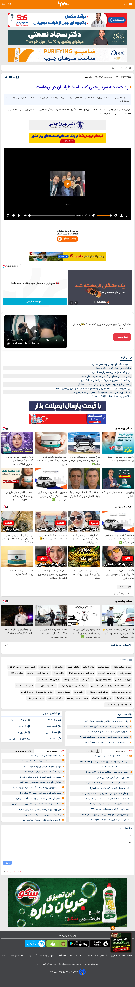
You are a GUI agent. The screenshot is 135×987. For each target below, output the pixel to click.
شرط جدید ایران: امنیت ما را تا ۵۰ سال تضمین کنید (106, 798)
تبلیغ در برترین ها (47, 955)
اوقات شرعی (51, 739)
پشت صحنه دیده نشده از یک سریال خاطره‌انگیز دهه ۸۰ (104, 737)
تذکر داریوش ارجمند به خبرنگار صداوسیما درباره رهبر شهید (34, 787)
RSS (4, 955)
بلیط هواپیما (103, 667)
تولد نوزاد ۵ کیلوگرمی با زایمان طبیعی (112, 777)
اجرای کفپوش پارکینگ (101, 698)
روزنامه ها (52, 720)
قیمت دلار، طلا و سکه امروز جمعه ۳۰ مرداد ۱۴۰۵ (40, 793)
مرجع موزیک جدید (106, 673)
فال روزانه (22, 732)
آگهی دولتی (32, 955)
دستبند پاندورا (125, 673)
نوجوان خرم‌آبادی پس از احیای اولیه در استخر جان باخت (104, 793)
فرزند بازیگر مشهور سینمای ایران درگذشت (43, 772)
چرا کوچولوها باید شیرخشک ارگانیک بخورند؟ (111, 396)
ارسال (7, 863)
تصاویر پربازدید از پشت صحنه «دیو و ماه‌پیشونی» (106, 742)
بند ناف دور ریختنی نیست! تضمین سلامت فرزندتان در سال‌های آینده (101, 392)
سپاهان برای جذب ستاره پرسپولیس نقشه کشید (40, 782)
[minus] (10, 77)
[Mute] (76, 303)
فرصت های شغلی (65, 955)
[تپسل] (4, 266)
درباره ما (90, 955)
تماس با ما (79, 955)
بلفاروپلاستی (88, 667)
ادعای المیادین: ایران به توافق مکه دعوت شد (110, 819)
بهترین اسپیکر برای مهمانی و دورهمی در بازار (111, 364)
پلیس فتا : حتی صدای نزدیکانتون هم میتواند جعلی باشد (106, 376)
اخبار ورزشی (102, 955)
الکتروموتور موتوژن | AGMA (118, 704)
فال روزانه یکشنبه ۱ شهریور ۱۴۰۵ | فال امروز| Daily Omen (104, 761)
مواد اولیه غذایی (16, 673)
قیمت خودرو (51, 726)
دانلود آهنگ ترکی (123, 698)
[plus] (17, 77)
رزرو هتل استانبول (123, 679)
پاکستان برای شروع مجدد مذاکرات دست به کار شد (107, 783)
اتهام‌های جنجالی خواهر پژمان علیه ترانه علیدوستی (38, 798)
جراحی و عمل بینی (35, 698)
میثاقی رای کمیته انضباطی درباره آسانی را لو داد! (40, 777)
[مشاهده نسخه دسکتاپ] (3, 4)
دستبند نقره (58, 667)
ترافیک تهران (51, 732)
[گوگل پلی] (78, 944)
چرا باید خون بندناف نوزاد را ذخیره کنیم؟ (113, 368)
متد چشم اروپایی (103, 679)
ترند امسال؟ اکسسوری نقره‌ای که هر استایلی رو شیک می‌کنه (105, 380)
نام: (130, 835)
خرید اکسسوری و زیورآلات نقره (21, 667)
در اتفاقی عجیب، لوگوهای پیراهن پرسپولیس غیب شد (105, 814)
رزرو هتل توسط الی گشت (38, 673)
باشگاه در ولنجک (70, 679)
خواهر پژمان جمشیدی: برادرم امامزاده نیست (42, 766)
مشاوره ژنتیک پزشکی (46, 686)
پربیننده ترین (53, 751)
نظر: (130, 842)
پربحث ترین (20, 751)
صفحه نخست (127, 955)
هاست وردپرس (63, 692)
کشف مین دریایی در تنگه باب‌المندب (113, 766)
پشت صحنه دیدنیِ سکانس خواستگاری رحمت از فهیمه (104, 726)
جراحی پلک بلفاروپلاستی (48, 679)
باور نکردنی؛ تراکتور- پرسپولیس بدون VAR (110, 809)
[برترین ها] (63, 4)
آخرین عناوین (121, 751)
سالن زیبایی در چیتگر (121, 692)
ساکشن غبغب (73, 667)
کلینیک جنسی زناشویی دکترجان (73, 686)
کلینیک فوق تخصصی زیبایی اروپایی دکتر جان (111, 686)
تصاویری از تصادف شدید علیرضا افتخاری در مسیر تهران (36, 804)
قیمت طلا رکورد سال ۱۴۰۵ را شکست (45, 755)
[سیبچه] (100, 944)
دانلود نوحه (78, 692)
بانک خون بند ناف (55, 698)
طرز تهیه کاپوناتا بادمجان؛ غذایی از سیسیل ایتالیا (40, 809)
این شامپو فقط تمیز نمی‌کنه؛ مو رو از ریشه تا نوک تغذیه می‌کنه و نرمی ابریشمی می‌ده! (93, 388)
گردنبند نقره (44, 667)
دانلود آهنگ (58, 673)
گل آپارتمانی (86, 679)
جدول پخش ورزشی (18, 739)
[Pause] (71, 303)
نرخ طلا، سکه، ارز (19, 720)
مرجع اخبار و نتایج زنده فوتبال (81, 673)
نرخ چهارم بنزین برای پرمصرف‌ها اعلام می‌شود (41, 815)
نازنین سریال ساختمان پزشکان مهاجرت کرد (41, 820)
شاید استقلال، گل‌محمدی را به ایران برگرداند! (109, 804)
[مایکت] (35, 944)
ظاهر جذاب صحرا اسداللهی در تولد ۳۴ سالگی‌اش (106, 772)
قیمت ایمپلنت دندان (122, 667)
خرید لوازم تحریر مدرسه (77, 698)
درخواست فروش (35, 301)
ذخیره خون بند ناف (24, 686)
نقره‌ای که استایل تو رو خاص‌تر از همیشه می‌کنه (110, 372)
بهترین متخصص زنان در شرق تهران (37, 692)
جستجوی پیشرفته (17, 955)
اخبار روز (114, 955)
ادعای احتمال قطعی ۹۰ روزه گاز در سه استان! (109, 788)
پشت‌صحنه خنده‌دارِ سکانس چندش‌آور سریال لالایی (105, 721)
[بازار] (56, 944)
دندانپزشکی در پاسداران (97, 692)
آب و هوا (22, 726)
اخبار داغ (90, 751)
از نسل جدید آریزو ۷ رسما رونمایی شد (111, 756)
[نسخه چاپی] (6, 77)
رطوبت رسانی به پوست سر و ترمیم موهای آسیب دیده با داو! (104, 384)
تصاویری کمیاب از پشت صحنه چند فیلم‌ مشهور (107, 731)
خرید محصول (122, 337)
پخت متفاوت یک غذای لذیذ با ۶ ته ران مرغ (41, 761)
